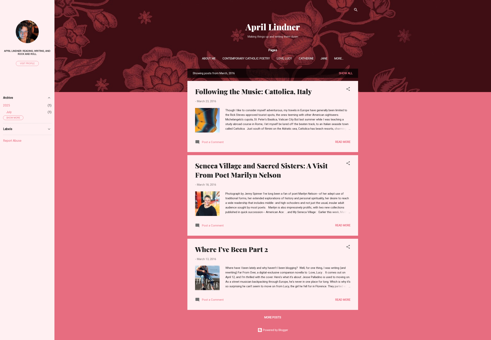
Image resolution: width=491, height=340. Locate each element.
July (9, 112)
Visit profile (27, 63)
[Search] (355, 10)
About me (209, 58)
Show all (346, 73)
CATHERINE (306, 58)
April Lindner (273, 26)
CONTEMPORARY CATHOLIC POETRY (246, 58)
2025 (6, 105)
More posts (272, 317)
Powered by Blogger (275, 330)
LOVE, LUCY (284, 58)
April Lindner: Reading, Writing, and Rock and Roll (27, 52)
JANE (323, 58)
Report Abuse (12, 140)
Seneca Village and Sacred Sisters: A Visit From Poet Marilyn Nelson (261, 170)
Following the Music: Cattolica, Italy (253, 91)
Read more (342, 142)
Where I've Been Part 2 (231, 249)
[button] (348, 90)
